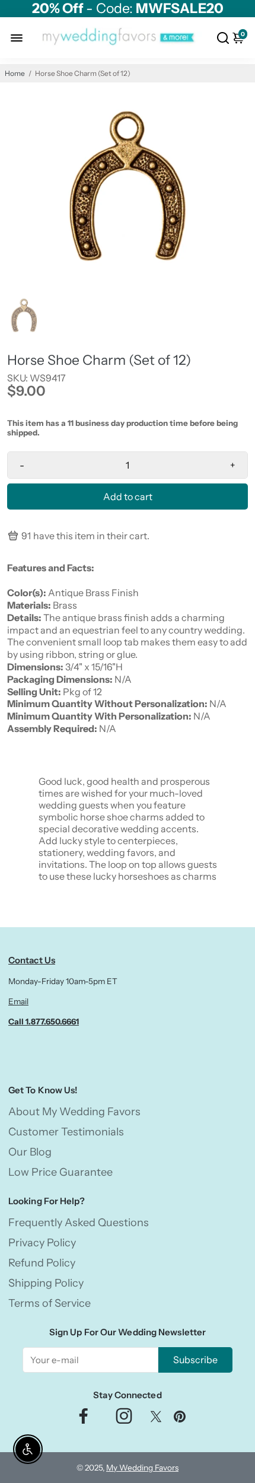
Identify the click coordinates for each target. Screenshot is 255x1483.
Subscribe (195, 1360)
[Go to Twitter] (156, 1419)
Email (18, 1001)
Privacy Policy (42, 1242)
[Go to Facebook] (83, 1419)
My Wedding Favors (142, 1467)
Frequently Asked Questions (78, 1222)
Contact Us (31, 960)
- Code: (128, 8)
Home (15, 73)
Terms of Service (49, 1303)
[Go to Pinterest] (180, 1419)
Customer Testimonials (66, 1131)
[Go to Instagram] (124, 1419)
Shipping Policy (46, 1283)
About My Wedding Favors (74, 1111)
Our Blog (30, 1152)
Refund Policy (41, 1262)
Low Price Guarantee (60, 1172)
